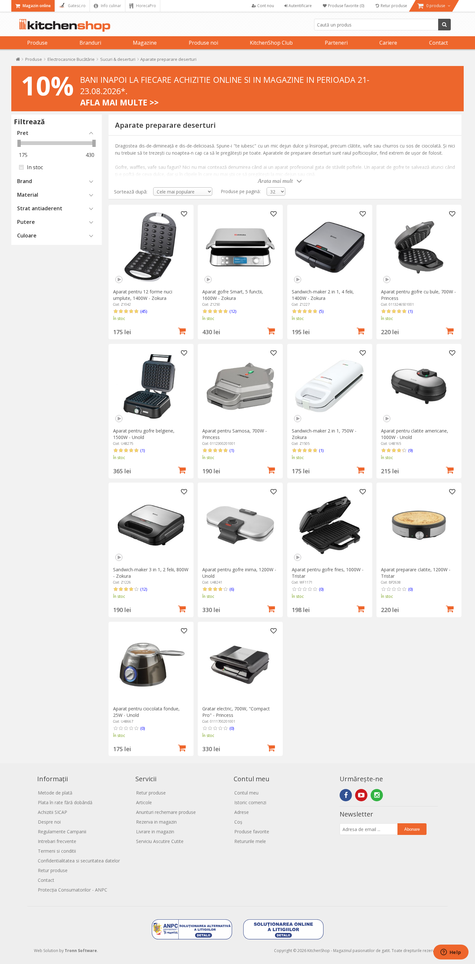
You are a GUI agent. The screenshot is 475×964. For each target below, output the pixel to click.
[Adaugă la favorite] (184, 214)
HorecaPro (145, 5)
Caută (444, 24)
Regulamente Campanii (62, 831)
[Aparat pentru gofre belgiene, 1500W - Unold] (151, 386)
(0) (321, 589)
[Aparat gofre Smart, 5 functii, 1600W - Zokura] (240, 247)
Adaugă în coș (181, 330)
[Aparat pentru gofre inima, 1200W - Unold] (240, 525)
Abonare (412, 829)
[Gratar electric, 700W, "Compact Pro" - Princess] (240, 664)
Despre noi (49, 822)
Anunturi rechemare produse (166, 812)
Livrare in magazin (155, 831)
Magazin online (36, 5)
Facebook (346, 795)
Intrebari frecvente (57, 841)
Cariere (388, 42)
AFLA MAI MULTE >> (119, 102)
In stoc (35, 167)
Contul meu (246, 793)
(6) (231, 589)
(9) (410, 450)
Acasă (18, 60)
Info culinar (110, 5)
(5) (321, 311)
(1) (410, 311)
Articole (144, 802)
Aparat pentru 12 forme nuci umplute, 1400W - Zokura (142, 295)
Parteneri (336, 42)
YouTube (361, 795)
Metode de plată (55, 793)
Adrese (241, 812)
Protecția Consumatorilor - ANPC (72, 890)
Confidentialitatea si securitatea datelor (79, 861)
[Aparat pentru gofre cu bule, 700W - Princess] (419, 247)
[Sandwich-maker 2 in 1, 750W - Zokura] (330, 386)
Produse (37, 42)
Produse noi (203, 42)
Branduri (90, 42)
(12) (232, 311)
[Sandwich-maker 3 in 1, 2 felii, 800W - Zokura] (151, 525)
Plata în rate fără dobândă (65, 802)
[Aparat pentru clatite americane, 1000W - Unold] (419, 386)
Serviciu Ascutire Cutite (160, 841)
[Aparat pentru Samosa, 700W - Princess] (240, 386)
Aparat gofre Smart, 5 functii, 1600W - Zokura (232, 295)
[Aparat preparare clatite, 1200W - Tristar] (419, 525)
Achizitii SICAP (52, 812)
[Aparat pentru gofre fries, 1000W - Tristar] (330, 525)
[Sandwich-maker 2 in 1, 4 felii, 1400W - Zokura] (330, 247)
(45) (143, 311)
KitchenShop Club (271, 42)
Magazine (145, 42)
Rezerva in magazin (156, 822)
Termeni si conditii (57, 851)
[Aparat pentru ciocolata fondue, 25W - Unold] (151, 664)
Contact (438, 42)
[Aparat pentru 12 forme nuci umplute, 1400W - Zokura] (151, 247)
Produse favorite (251, 831)
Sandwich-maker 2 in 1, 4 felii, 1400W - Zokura (323, 295)
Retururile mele (250, 841)
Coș (238, 822)
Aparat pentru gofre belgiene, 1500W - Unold (143, 434)
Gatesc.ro (76, 5)
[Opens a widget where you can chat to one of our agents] (451, 953)
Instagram (377, 795)
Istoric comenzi (250, 802)
